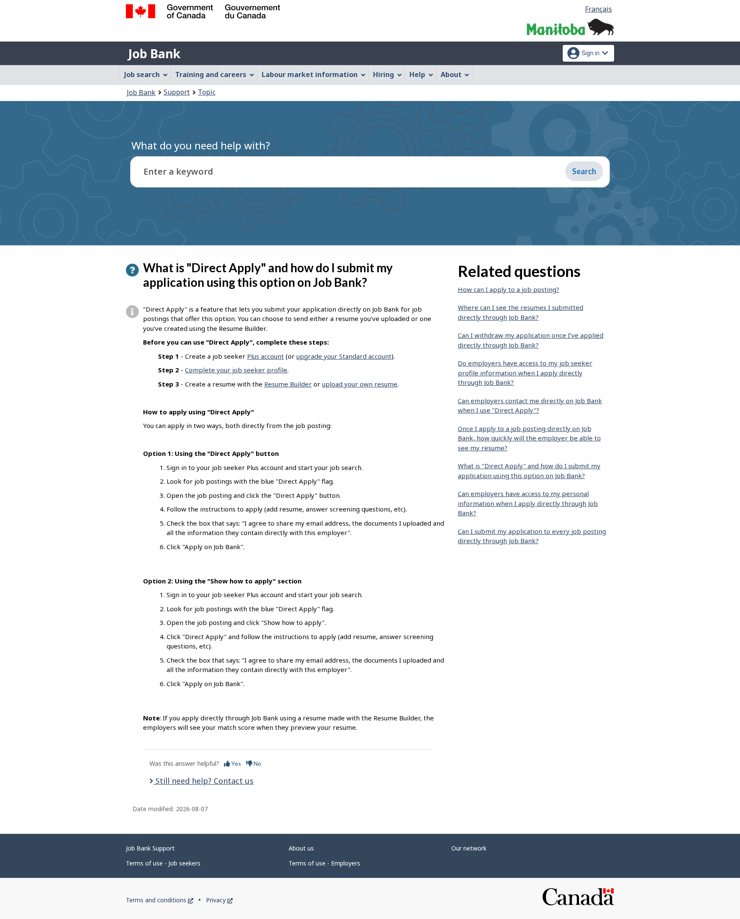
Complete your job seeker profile (236, 370)
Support (177, 92)
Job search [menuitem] (142, 74)
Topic (206, 92)
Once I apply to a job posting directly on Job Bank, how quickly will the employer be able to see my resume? (529, 438)
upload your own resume (359, 384)
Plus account (265, 356)
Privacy (219, 900)
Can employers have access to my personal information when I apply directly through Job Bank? (528, 503)
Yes (235, 763)
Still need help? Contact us (203, 781)
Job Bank (154, 53)
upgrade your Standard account (343, 356)
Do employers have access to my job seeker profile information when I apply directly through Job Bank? (525, 373)
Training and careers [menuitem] (210, 74)
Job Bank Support (150, 848)
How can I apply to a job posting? (508, 289)
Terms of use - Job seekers (163, 863)
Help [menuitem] (417, 74)
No (256, 763)
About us (301, 848)
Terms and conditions (159, 900)
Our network (468, 848)
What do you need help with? (200, 145)
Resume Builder (288, 384)
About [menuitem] (451, 74)
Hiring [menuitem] (383, 74)
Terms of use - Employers (324, 863)
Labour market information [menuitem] (310, 74)
